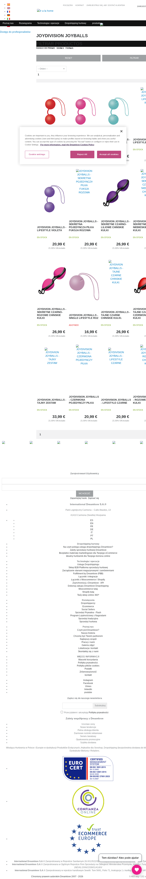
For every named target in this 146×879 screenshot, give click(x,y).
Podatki (88, 669)
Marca (60, 48)
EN (91, 523)
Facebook (88, 683)
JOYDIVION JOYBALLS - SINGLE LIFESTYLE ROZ (83, 317)
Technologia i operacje (48, 23)
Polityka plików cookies (88, 665)
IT (92, 532)
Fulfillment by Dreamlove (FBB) (88, 573)
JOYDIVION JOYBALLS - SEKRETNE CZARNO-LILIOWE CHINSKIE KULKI (115, 226)
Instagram (88, 680)
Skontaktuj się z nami (88, 651)
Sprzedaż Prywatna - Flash (88, 612)
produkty (96, 23)
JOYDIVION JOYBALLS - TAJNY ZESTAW (51, 401)
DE (91, 529)
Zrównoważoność (88, 672)
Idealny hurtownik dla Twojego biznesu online (88, 556)
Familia (69, 48)
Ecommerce (88, 606)
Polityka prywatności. (88, 662)
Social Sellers (88, 609)
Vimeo (88, 686)
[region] (73, 145)
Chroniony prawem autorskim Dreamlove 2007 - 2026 (57, 876)
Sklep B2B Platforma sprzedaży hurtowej (88, 567)
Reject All (82, 154)
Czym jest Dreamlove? (88, 630)
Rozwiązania (25, 23)
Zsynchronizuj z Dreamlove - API (88, 583)
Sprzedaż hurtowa (88, 621)
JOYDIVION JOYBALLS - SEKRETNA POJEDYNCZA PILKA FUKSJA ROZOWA (83, 226)
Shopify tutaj (88, 592)
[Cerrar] (121, 131)
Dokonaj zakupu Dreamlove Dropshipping (88, 586)
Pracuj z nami (88, 642)
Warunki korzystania (88, 659)
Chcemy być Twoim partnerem (88, 636)
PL (91, 538)
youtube (88, 692)
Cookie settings (37, 154)
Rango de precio (45, 48)
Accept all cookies (109, 154)
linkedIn (88, 689)
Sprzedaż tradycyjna (88, 618)
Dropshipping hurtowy (75, 23)
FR (91, 526)
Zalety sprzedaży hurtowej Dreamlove (88, 550)
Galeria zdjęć (88, 645)
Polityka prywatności (98, 712)
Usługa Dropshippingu (88, 564)
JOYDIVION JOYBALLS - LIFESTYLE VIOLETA (51, 229)
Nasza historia (88, 633)
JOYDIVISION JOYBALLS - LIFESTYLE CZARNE (116, 401)
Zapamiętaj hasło (78, 498)
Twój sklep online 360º (88, 595)
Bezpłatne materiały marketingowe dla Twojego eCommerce (88, 553)
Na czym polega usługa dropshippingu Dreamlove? (88, 547)
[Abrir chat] (137, 870)
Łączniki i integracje (88, 576)
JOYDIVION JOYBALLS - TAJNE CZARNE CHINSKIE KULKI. (115, 315)
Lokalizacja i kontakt (88, 648)
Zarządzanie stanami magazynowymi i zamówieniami (88, 570)
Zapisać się (93, 498)
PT (91, 535)
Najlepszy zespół (88, 639)
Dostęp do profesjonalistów (15, 31)
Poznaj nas (8, 23)
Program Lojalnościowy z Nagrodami (88, 615)
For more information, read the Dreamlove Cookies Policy (67, 145)
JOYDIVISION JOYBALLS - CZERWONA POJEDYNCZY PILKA (84, 399)
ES (91, 520)
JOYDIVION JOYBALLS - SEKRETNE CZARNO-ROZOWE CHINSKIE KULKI (51, 313)
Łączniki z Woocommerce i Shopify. (88, 579)
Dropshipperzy (88, 603)
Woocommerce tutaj (88, 589)
